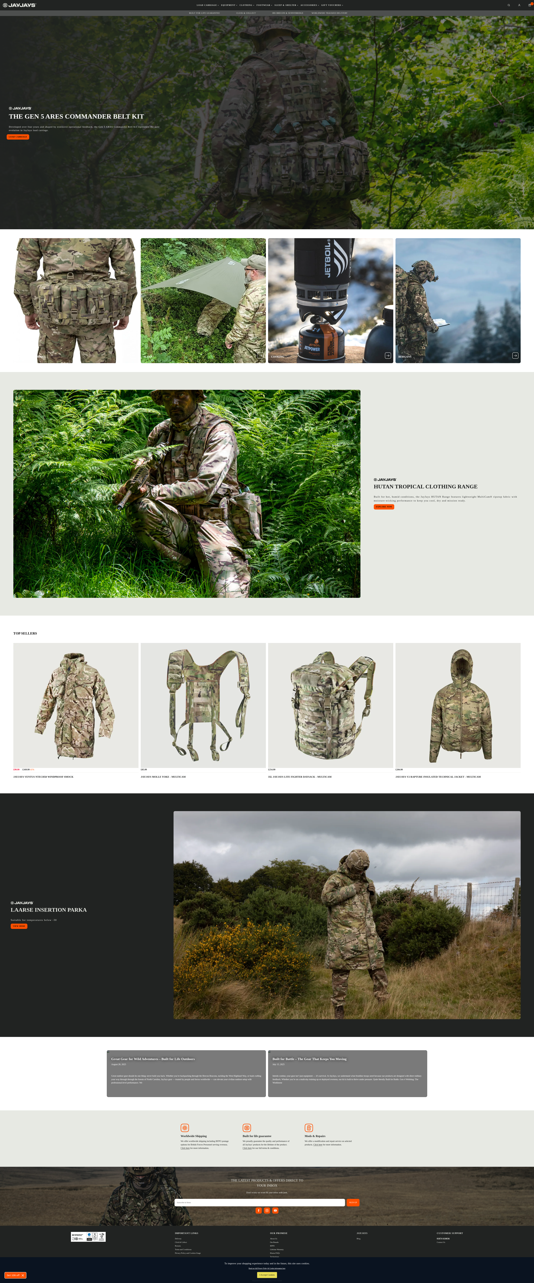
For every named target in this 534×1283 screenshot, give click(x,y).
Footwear (263, 5)
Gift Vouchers (331, 5)
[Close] (23, 1275)
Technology (274, 1257)
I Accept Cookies (267, 1275)
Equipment (228, 5)
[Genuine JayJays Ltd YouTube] (275, 1210)
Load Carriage (207, 5)
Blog (358, 1239)
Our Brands (274, 1242)
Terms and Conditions (183, 1249)
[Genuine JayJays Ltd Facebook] (259, 1210)
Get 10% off (13, 1275)
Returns (178, 1246)
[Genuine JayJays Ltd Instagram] (267, 1210)
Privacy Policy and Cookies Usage (188, 1253)
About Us (273, 1239)
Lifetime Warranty (277, 1249)
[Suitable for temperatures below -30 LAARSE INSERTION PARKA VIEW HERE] (347, 915)
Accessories (309, 5)
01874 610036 (443, 1238)
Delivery (178, 1239)
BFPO (272, 1246)
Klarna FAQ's (275, 1253)
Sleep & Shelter (285, 5)
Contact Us (441, 1242)
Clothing (246, 5)
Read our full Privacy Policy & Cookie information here (267, 1268)
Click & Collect (181, 1242)
